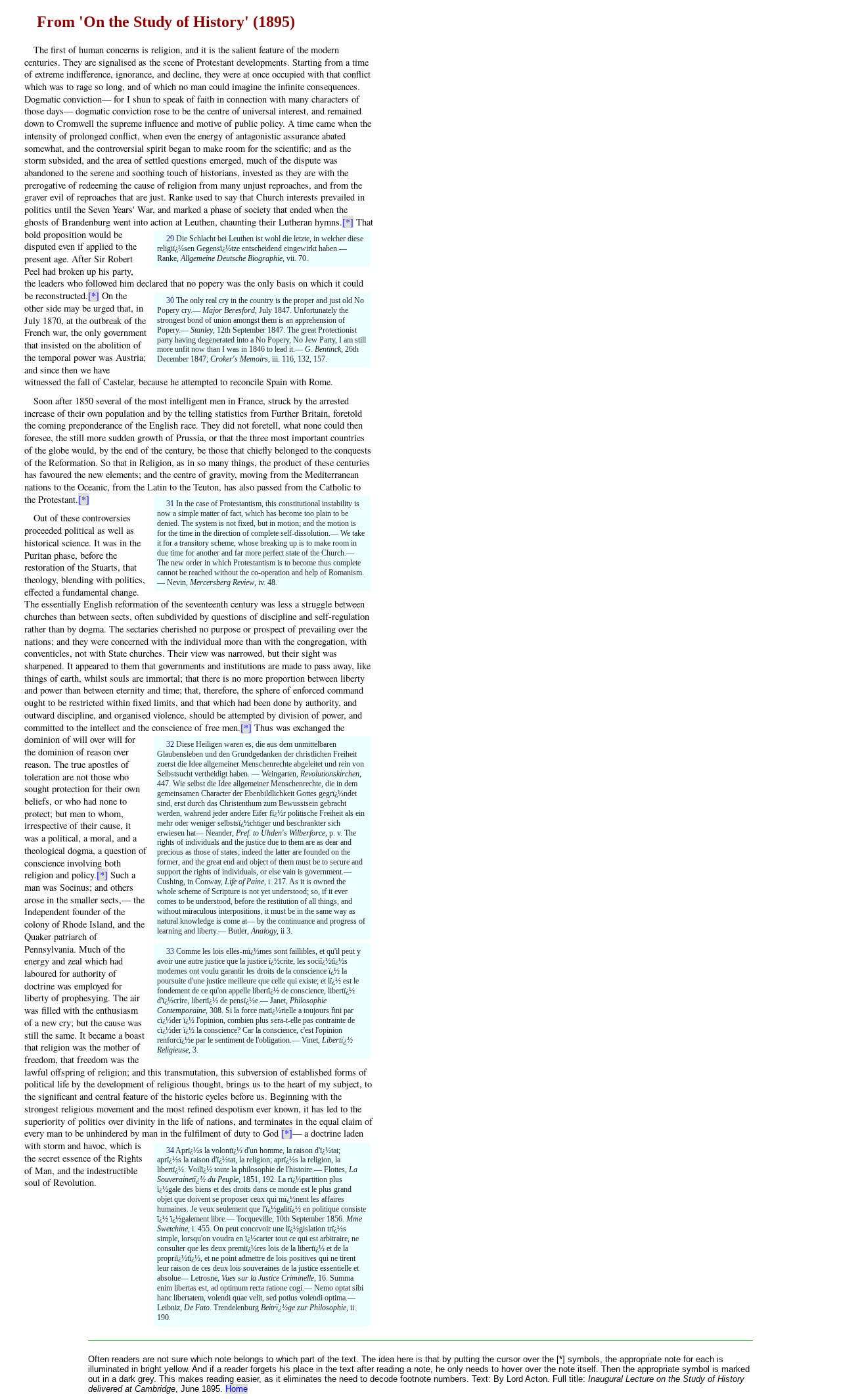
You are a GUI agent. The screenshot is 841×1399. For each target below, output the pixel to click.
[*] (347, 222)
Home (236, 1389)
